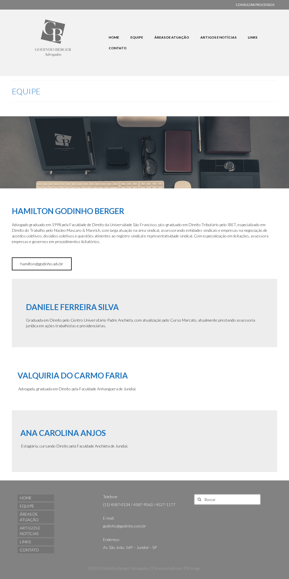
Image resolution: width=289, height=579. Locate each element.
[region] (144, 152)
